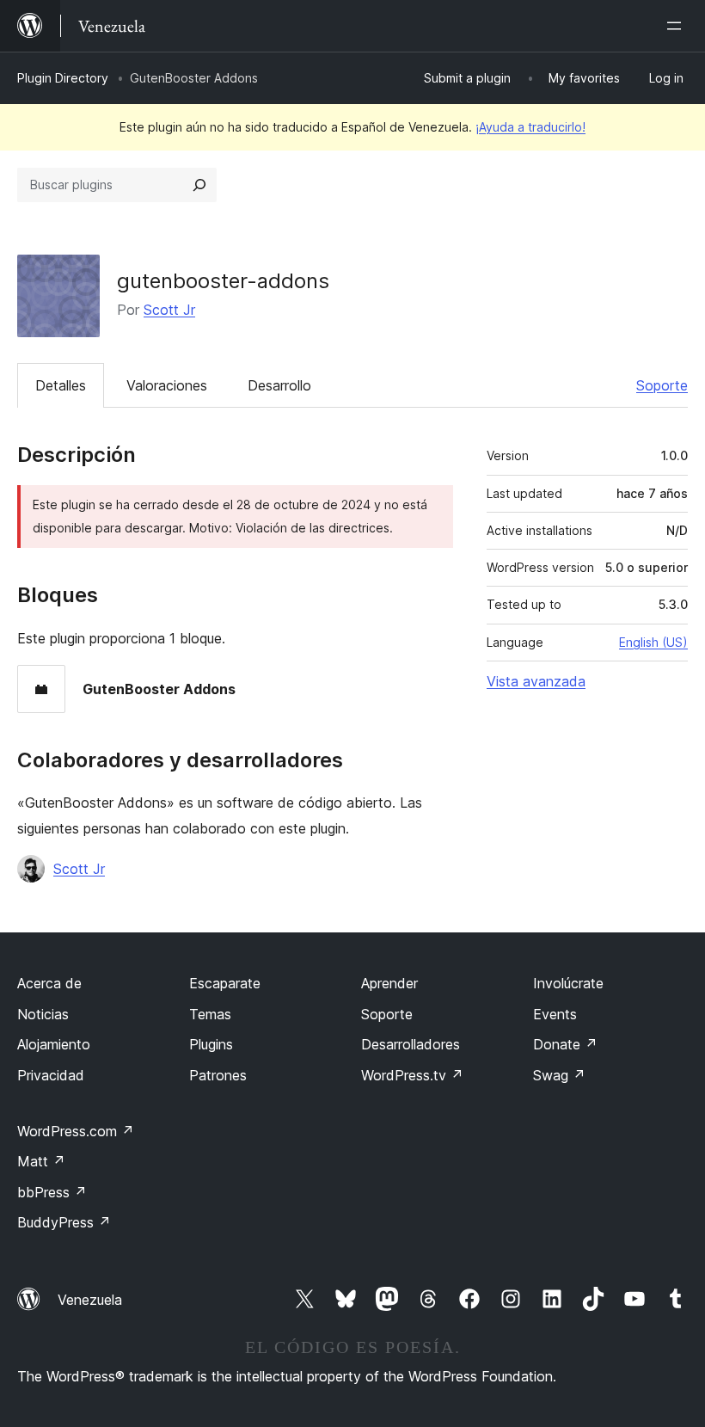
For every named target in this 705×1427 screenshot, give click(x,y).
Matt (41, 1161)
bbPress (52, 1192)
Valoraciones (166, 385)
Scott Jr (169, 309)
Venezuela (90, 1299)
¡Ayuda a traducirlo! (530, 127)
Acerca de (49, 983)
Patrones (218, 1075)
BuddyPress (64, 1222)
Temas (210, 1014)
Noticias (43, 1014)
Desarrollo (279, 385)
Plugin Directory (62, 78)
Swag (559, 1075)
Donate (565, 1044)
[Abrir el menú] (677, 26)
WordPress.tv (412, 1075)
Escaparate (225, 983)
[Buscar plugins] (199, 185)
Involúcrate (568, 983)
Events (555, 1014)
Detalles (60, 385)
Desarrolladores (410, 1044)
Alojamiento (53, 1044)
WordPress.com (75, 1131)
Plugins (211, 1044)
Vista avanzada (536, 681)
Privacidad (50, 1075)
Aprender (389, 983)
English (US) (653, 642)
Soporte (662, 385)
